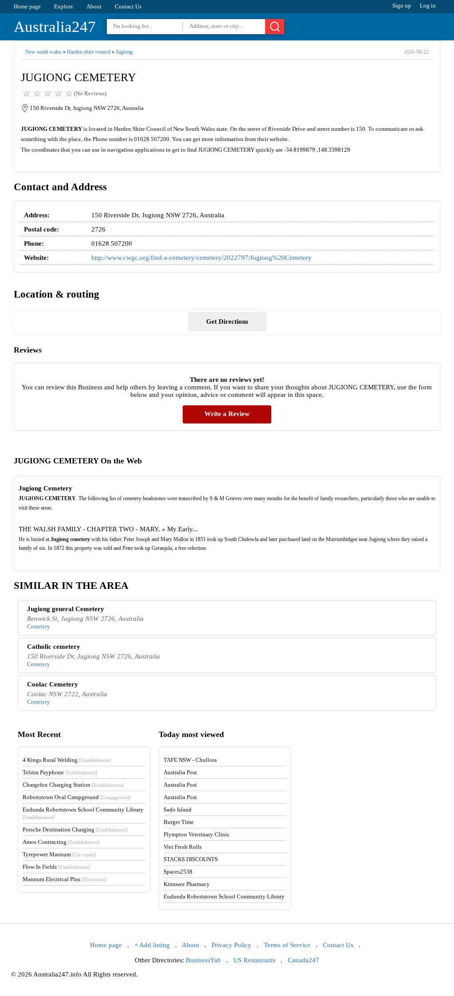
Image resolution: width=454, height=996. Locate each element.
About (94, 6)
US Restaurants (254, 960)
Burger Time (179, 822)
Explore (63, 6)
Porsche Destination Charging (75, 829)
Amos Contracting (61, 842)
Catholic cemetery (53, 646)
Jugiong (124, 52)
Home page (27, 6)
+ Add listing (152, 945)
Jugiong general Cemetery (65, 608)
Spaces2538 (178, 871)
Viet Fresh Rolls (183, 846)
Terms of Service (287, 945)
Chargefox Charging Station (73, 784)
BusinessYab (203, 960)
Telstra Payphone (60, 772)
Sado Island (178, 809)
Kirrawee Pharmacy (187, 884)
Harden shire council (88, 52)
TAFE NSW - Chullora (190, 760)
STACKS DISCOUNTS (191, 859)
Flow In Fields (56, 866)
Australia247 (55, 26)
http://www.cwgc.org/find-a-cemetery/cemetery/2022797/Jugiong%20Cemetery (201, 257)
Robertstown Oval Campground (77, 797)
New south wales (43, 52)
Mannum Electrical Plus (65, 879)
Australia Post (180, 772)
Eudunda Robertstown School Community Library (224, 896)
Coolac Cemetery (52, 684)
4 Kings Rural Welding (67, 760)
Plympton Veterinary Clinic (197, 834)
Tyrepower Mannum (59, 854)
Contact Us (128, 6)
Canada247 (303, 960)
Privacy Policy (231, 945)
